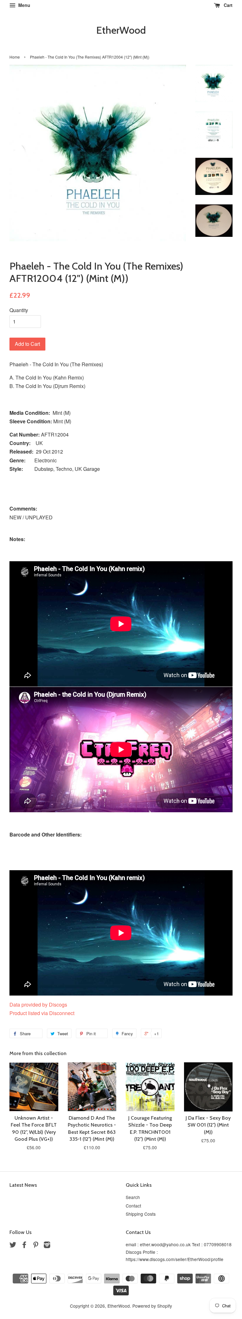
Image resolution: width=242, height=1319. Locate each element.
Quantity (18, 310)
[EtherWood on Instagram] (46, 1245)
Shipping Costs (141, 1214)
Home (14, 57)
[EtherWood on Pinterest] (35, 1245)
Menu (23, 5)
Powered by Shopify (152, 1306)
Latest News (23, 1185)
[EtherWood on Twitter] (12, 1245)
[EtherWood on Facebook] (24, 1245)
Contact (133, 1205)
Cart (227, 5)
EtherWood (121, 30)
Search (133, 1197)
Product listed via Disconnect (41, 1013)
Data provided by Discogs (38, 1004)
